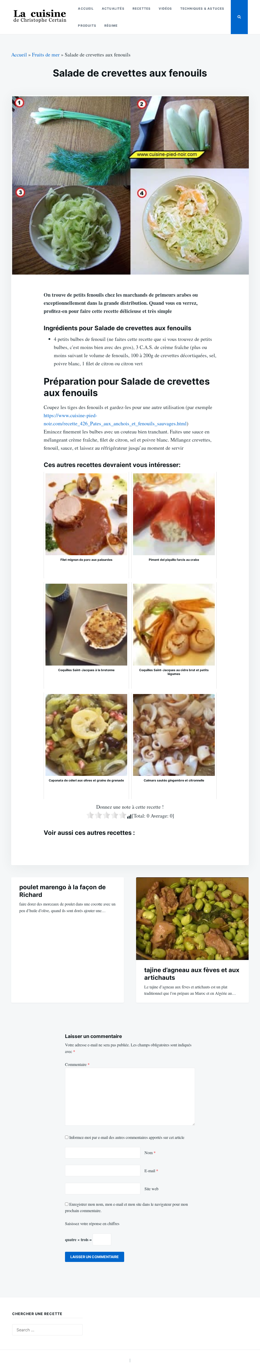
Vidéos (165, 8)
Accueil (85, 8)
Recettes (142, 8)
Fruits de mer (46, 54)
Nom (150, 1152)
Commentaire (77, 1064)
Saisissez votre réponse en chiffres (92, 1223)
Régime (111, 25)
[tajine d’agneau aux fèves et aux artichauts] (192, 918)
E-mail (151, 1170)
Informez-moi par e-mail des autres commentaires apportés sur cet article (126, 1137)
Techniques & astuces (202, 8)
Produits (87, 25)
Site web (151, 1188)
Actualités (113, 8)
